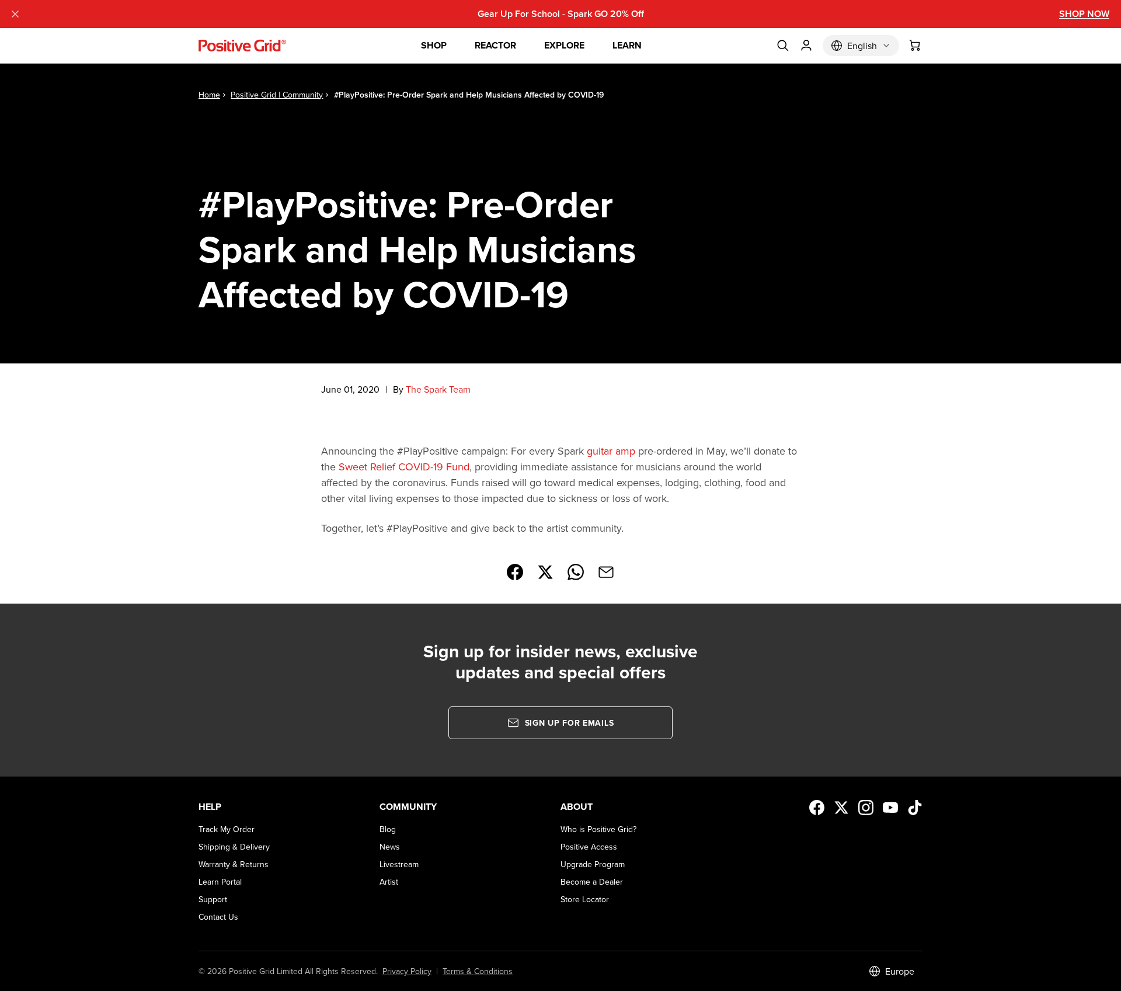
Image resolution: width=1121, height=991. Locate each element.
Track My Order (227, 829)
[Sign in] (806, 46)
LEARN (627, 45)
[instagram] (865, 807)
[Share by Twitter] (545, 572)
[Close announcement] (15, 14)
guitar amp (611, 450)
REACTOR (495, 45)
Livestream (399, 864)
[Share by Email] (606, 572)
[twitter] (841, 807)
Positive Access (588, 847)
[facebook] (816, 807)
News (390, 847)
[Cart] (915, 46)
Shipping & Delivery (234, 847)
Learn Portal (220, 882)
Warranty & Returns (234, 864)
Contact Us (218, 917)
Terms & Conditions (478, 971)
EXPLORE (564, 45)
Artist (389, 882)
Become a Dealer (591, 882)
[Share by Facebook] (515, 572)
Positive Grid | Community (277, 95)
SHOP (434, 45)
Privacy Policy (406, 971)
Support (213, 899)
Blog (388, 829)
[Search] (783, 46)
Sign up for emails (569, 723)
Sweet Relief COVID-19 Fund (404, 466)
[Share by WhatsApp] (576, 572)
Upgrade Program (592, 864)
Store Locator (584, 899)
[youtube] (890, 807)
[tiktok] (914, 807)
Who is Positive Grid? (598, 829)
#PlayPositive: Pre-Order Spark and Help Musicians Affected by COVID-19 (469, 95)
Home (209, 95)
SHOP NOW (1084, 13)
